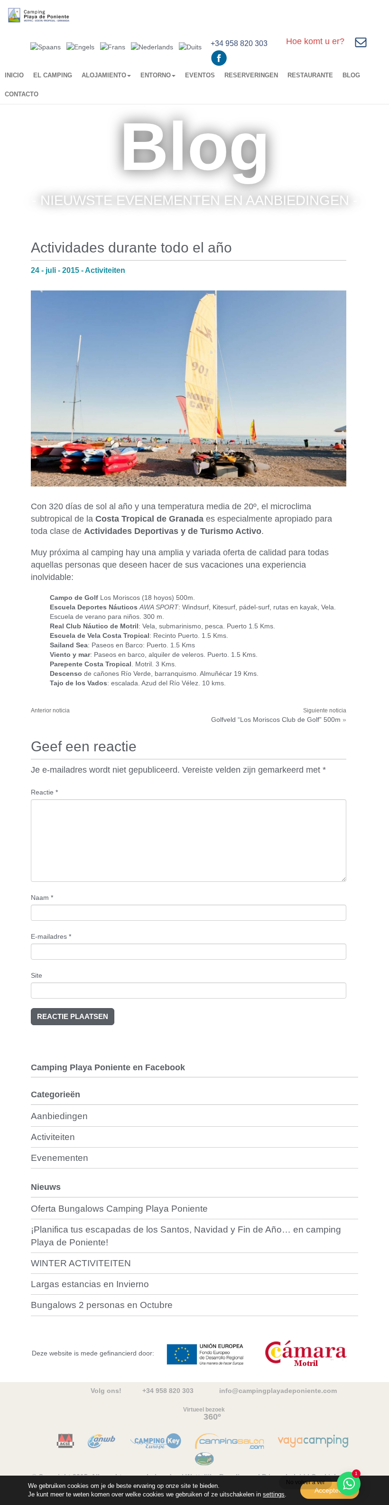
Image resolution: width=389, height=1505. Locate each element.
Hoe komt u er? (315, 41)
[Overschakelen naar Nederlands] (152, 46)
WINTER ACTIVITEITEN (81, 1263)
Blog (351, 75)
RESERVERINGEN (251, 75)
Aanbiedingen (59, 1116)
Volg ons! (106, 1390)
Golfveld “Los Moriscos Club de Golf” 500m (276, 719)
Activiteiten (53, 1137)
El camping (52, 75)
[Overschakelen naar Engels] (80, 46)
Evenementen (59, 1158)
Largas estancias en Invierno (90, 1284)
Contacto (21, 94)
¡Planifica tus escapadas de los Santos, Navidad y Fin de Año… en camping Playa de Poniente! (186, 1236)
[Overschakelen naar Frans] (112, 46)
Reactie (44, 792)
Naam (42, 897)
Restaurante (310, 75)
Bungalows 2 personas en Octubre (102, 1305)
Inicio (14, 75)
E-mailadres (51, 936)
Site (36, 975)
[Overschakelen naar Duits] (190, 46)
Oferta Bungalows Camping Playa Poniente (119, 1209)
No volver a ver (305, 1482)
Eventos (200, 75)
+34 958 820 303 (239, 43)
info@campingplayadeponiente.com (278, 1390)
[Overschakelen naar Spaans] (45, 46)
